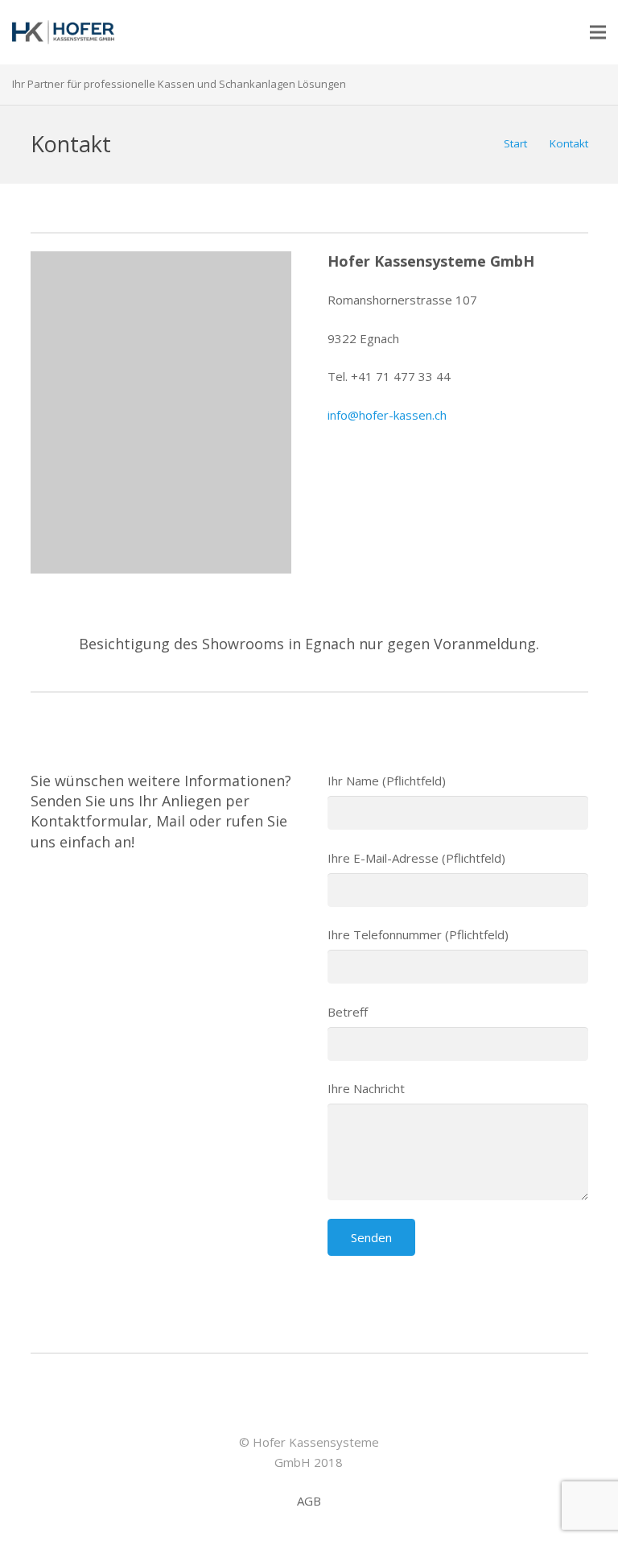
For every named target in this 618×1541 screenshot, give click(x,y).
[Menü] (598, 32)
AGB (309, 1501)
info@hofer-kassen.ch (387, 415)
